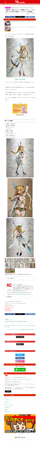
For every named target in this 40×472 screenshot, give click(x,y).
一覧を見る (8, 391)
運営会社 (7, 409)
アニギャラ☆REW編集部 (31, 13)
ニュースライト (26, 384)
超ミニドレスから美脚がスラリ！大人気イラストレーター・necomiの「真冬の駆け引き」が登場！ (20, 326)
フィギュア (26, 7)
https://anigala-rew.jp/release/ (21, 292)
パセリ (22, 7)
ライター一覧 (8, 403)
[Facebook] (11, 297)
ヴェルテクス (31, 7)
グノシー (21, 384)
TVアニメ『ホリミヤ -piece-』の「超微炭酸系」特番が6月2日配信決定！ (21, 329)
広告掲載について (20, 344)
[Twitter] (7, 297)
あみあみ (13, 7)
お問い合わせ (8, 411)
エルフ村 (18, 7)
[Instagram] (9, 297)
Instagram (7, 401)
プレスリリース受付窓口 (9, 405)
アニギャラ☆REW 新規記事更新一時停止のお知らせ (18, 377)
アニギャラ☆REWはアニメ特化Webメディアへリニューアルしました (20, 379)
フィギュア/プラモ (8, 7)
